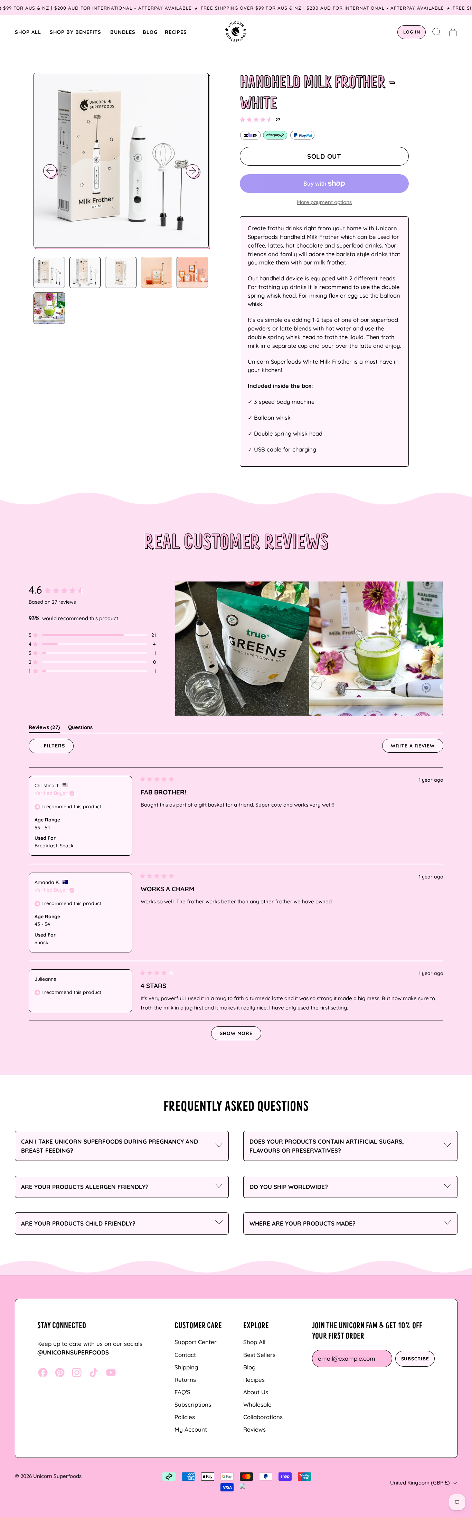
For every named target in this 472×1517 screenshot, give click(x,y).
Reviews (254, 1429)
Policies (184, 1417)
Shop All (254, 1342)
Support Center (195, 1342)
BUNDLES (122, 32)
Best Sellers (259, 1354)
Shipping (186, 1367)
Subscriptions (192, 1404)
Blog (249, 1367)
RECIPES (176, 32)
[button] (437, 32)
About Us (255, 1392)
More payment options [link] (324, 202)
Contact (185, 1354)
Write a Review (417, 747)
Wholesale (257, 1404)
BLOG (150, 32)
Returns (185, 1379)
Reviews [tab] (44, 728)
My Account (190, 1429)
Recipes (254, 1379)
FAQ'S (182, 1392)
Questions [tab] (80, 728)
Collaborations (263, 1417)
